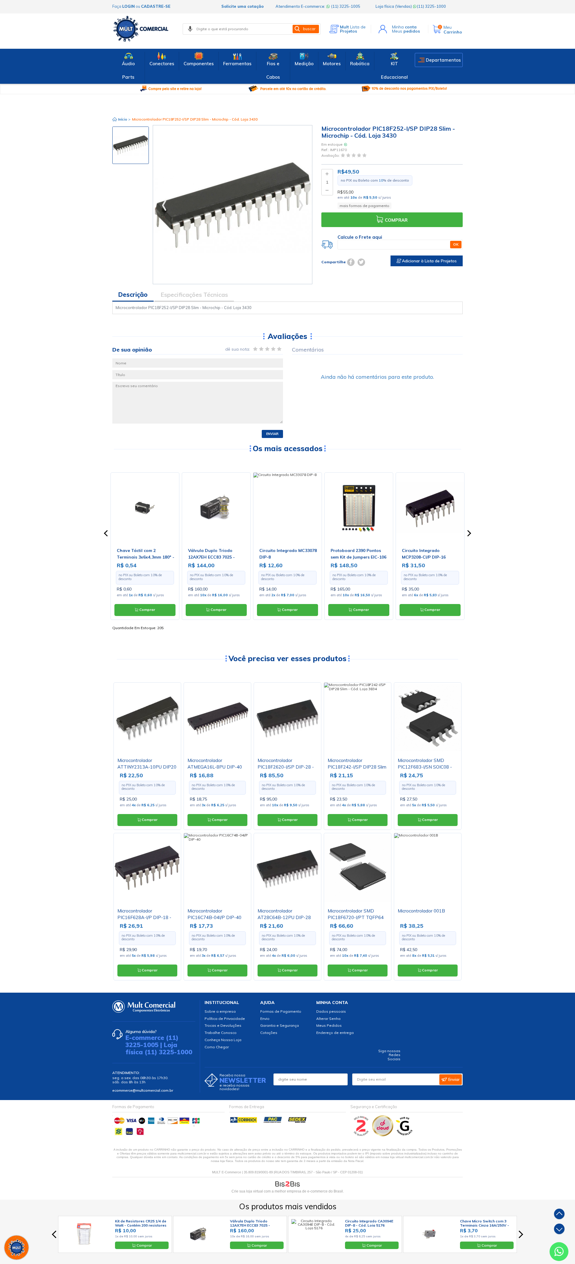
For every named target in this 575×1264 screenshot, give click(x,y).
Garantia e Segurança (279, 1025)
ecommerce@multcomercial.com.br (142, 1090)
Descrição (133, 294)
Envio (265, 1018)
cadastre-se (155, 6)
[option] (130, 145)
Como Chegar (217, 1047)
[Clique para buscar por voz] (190, 29)
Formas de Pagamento (280, 1011)
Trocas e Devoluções (223, 1025)
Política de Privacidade (225, 1018)
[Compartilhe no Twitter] (361, 262)
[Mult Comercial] (142, 28)
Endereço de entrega (335, 1032)
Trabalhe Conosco (221, 1032)
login (128, 6)
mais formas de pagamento (364, 205)
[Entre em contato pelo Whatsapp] (559, 1252)
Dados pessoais (331, 1011)
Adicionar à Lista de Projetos (429, 261)
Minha (404, 27)
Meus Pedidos (329, 1025)
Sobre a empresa (220, 1011)
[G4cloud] (383, 1135)
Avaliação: (331, 155)
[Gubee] (404, 1135)
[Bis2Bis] (361, 1135)
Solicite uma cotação (242, 6)
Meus (406, 31)
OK (456, 244)
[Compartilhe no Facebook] (351, 262)
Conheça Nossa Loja (223, 1040)
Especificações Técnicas (194, 294)
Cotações (268, 1032)
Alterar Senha (328, 1018)
